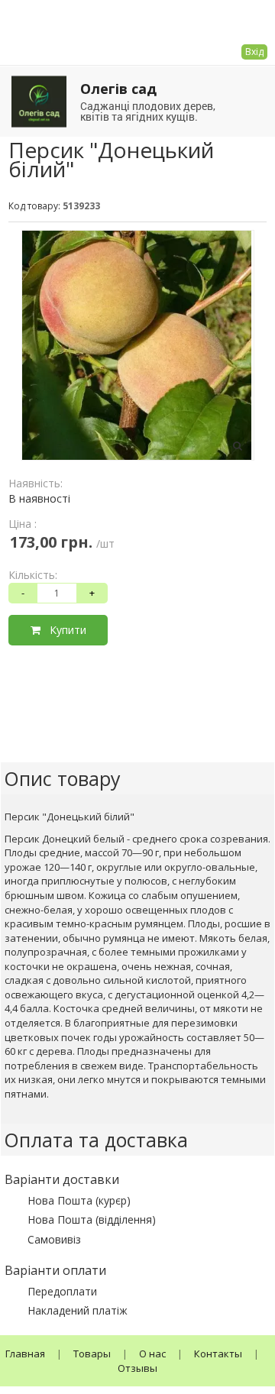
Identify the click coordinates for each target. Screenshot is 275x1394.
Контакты (218, 1353)
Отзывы (137, 1368)
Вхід (254, 51)
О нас (152, 1353)
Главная (25, 1353)
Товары (92, 1353)
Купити (63, 630)
